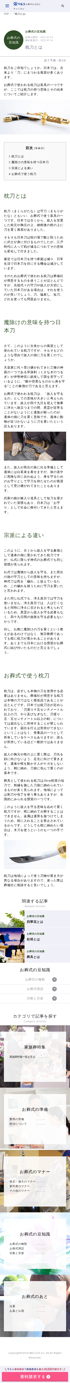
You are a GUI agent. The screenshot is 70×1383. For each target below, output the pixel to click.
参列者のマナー (20, 1186)
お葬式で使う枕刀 (22, 173)
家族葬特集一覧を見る (22, 1056)
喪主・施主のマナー (23, 1181)
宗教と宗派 (17, 1253)
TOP (6, 14)
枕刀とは (16, 156)
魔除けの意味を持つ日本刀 (29, 162)
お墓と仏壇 (17, 1310)
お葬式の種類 (18, 1243)
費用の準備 (17, 1119)
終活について (18, 1123)
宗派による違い (21, 168)
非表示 (39, 148)
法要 (12, 1306)
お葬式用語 (17, 1248)
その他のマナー (20, 1190)
